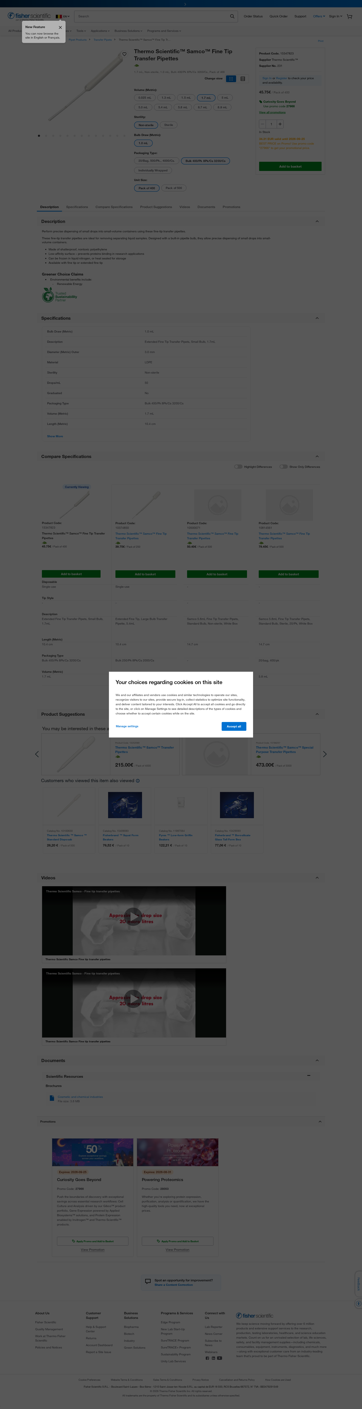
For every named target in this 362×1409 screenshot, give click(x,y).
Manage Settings (127, 726)
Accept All (234, 726)
